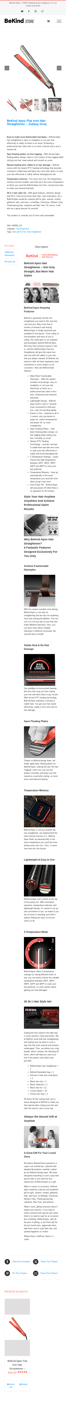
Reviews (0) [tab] (10, 261)
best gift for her (19, 232)
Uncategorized (22, 228)
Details (24, 1384)
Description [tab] (10, 246)
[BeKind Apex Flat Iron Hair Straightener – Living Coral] (17, 1327)
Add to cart (12, 1385)
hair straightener (34, 232)
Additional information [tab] (9, 253)
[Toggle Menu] (59, 21)
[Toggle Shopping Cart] (48, 21)
